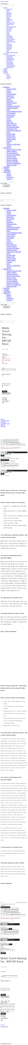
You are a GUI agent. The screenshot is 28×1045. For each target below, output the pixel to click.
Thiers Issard (9, 28)
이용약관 (2, 1024)
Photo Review (6, 457)
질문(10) (3, 425)
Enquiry (8, 78)
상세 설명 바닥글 (5, 423)
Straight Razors (10, 58)
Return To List (4, 928)
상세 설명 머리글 (5, 420)
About (8, 74)
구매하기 (3, 953)
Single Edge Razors (11, 59)
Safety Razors (10, 56)
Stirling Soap (9, 47)
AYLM (8, 43)
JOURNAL (6, 71)
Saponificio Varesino (11, 41)
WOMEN (5, 68)
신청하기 (3, 1013)
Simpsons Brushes (11, 39)
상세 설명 (3, 422)
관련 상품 (3, 426)
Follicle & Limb (10, 40)
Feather (8, 21)
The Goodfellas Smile (11, 26)
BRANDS (5, 7)
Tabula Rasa (9, 48)
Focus (8, 32)
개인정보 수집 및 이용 (7, 447)
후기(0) (3, 419)
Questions (9, 77)
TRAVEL (5, 70)
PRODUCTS (6, 54)
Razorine (8, 35)
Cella (8, 51)
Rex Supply (9, 16)
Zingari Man (9, 44)
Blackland (9, 14)
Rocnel (8, 17)
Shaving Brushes (10, 64)
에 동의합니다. (11, 447)
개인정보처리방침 (4, 1026)
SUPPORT (6, 73)
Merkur (8, 12)
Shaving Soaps (10, 62)
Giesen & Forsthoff (11, 22)
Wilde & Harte (10, 20)
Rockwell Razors (10, 24)
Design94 (9, 18)
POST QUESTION (5, 907)
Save (10, 928)
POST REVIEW (4, 459)
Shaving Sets (9, 60)
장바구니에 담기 (4, 996)
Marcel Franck (10, 37)
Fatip (8, 25)
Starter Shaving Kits (11, 55)
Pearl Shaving (10, 36)
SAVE (2, 455)
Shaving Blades (10, 63)
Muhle (8, 10)
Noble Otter (9, 45)
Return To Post (4, 944)
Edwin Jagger (9, 9)
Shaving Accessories (11, 66)
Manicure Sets (10, 67)
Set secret (4, 927)
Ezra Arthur (9, 29)
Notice (8, 75)
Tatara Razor (9, 13)
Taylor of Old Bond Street (12, 52)
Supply (8, 33)
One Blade (9, 30)
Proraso (8, 49)
